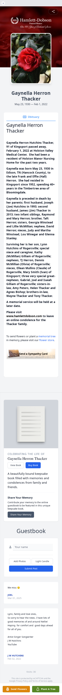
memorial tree (46, 336)
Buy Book (33, 465)
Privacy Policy (22, 681)
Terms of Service (39, 681)
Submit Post (31, 568)
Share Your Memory (20, 514)
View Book (15, 465)
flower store (46, 340)
